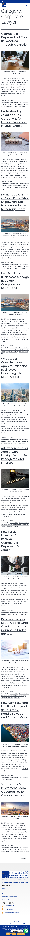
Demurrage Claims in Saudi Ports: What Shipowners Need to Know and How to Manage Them (15, 202)
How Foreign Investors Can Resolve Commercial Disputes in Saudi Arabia (13, 541)
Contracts (18, 104)
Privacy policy (21, 933)
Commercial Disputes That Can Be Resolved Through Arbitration (15, 39)
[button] (26, 5)
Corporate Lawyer (20, 614)
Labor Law (22, 106)
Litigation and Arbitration (21, 851)
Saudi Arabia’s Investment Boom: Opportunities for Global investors (13, 789)
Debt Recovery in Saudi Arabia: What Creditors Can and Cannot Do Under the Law (14, 626)
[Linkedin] (3, 1)
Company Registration (8, 104)
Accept (8, 933)
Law (26, 352)
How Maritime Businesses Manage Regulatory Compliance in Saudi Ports (15, 280)
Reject (13, 933)
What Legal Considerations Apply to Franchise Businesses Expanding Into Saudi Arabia (14, 368)
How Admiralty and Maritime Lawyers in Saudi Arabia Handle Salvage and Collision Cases (15, 710)
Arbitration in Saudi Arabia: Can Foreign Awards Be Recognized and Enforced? (14, 455)
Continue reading (7, 96)
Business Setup (14, 102)
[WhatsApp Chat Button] (26, 931)
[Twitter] (5, 1)
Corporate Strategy (12, 106)
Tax (2, 354)
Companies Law (24, 102)
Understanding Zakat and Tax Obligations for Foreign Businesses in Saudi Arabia (14, 118)
